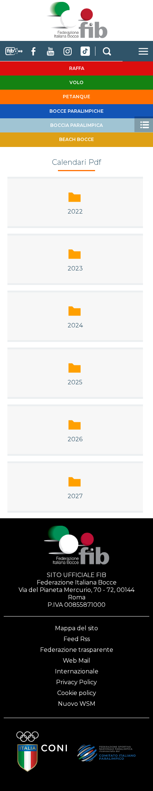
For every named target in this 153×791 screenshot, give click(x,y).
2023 (75, 268)
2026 (75, 439)
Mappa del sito (76, 628)
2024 (75, 325)
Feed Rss (77, 639)
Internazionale (76, 671)
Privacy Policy (76, 682)
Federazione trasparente (76, 649)
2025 (75, 382)
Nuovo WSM (76, 703)
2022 (75, 211)
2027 (75, 496)
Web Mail (76, 660)
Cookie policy (76, 692)
